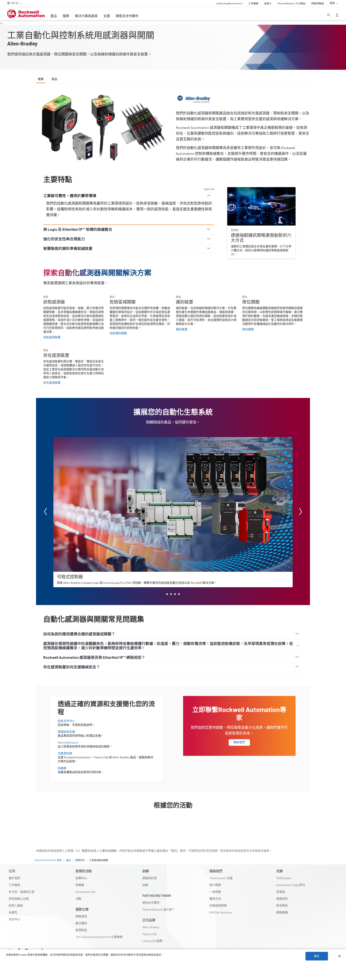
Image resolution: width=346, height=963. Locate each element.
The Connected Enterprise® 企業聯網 (99, 937)
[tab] (167, 594)
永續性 (13, 912)
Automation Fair (86, 892)
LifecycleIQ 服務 (152, 941)
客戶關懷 (215, 885)
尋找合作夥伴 (151, 902)
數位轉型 (81, 923)
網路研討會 (149, 878)
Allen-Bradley (150, 927)
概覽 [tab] (41, 79)
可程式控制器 (62, 439)
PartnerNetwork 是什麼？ (158, 909)
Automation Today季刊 (290, 885)
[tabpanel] (173, 459)
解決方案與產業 (86, 16)
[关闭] (339, 956)
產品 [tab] (54, 79)
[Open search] (329, 15)
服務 (66, 16)
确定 (316, 956)
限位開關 (248, 329)
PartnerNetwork (68, 742)
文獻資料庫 (65, 753)
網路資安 (81, 916)
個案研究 (282, 898)
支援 (106, 16)
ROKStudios (283, 878)
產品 (53, 16)
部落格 (280, 892)
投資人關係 (16, 905)
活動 (78, 898)
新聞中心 (81, 878)
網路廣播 (282, 912)
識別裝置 (181, 329)
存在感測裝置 (52, 382)
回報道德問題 (218, 905)
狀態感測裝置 (52, 337)
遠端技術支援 (66, 731)
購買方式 (215, 898)
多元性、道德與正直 (22, 892)
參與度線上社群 (19, 898)
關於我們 (14, 878)
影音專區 (282, 905)
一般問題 (215, 892)
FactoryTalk (149, 934)
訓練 (145, 885)
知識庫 (62, 768)
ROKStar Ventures (220, 912)
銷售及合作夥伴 (127, 16)
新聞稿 (80, 885)
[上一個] (45, 512)
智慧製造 (81, 930)
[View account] (337, 15)
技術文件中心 (66, 721)
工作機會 (14, 885)
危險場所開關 (118, 333)
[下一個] (300, 512)
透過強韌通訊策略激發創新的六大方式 (251, 189)
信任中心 (14, 919)
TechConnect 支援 (221, 878)
